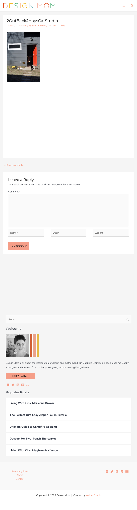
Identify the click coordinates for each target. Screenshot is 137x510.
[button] (132, 6)
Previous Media (13, 165)
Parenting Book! (20, 471)
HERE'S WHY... (20, 376)
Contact (20, 479)
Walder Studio (93, 495)
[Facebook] (8, 384)
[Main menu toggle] (123, 5)
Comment (14, 191)
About (20, 475)
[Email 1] (126, 471)
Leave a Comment (17, 25)
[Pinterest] (22, 384)
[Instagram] (17, 384)
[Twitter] (13, 384)
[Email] (27, 384)
